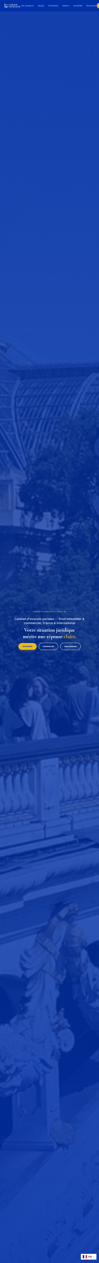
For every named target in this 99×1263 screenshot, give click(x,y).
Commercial (48, 646)
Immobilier (27, 646)
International (70, 646)
